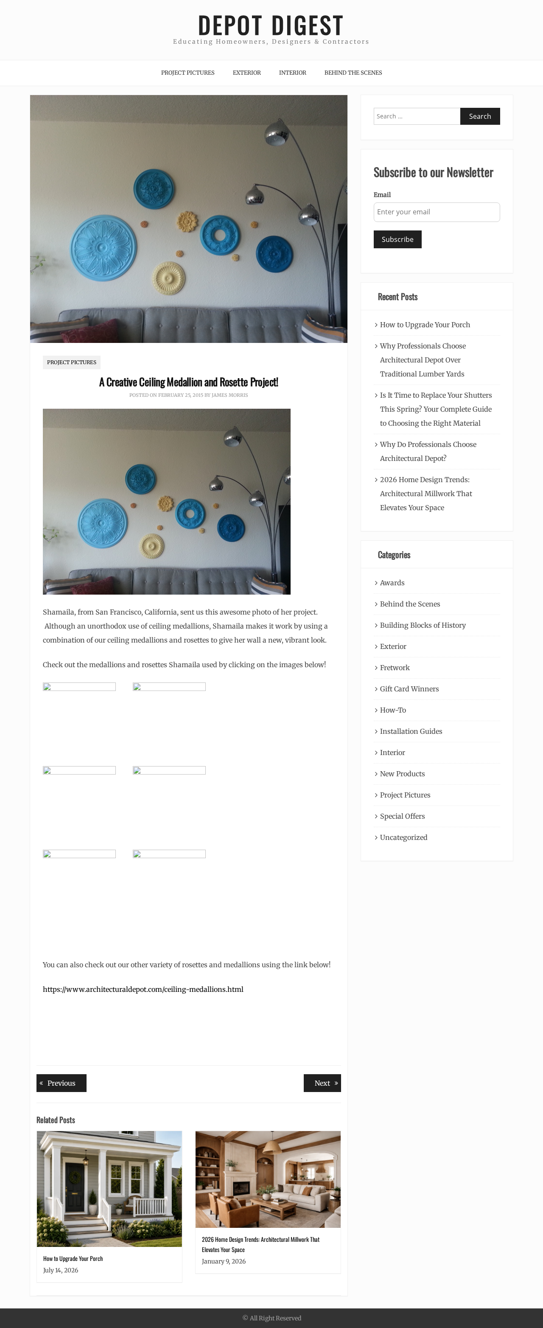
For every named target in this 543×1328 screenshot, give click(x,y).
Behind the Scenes (353, 72)
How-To (393, 710)
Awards (392, 582)
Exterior (247, 72)
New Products (402, 773)
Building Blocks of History (423, 625)
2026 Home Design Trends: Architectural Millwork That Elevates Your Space (426, 493)
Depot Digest (271, 24)
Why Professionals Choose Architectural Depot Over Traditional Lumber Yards (423, 360)
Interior (292, 72)
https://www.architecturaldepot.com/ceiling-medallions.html (143, 989)
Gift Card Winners (409, 689)
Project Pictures (188, 72)
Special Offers (402, 816)
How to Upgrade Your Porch (73, 1258)
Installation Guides (411, 731)
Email (382, 195)
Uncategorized (404, 837)
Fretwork (395, 667)
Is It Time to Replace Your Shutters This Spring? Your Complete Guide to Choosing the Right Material (436, 409)
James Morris (230, 395)
